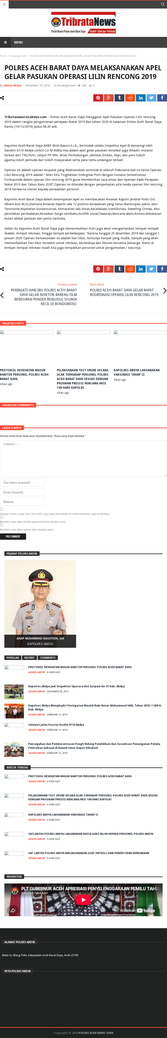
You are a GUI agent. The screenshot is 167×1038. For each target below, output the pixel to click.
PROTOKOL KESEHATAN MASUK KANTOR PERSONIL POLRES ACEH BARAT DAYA (24, 374)
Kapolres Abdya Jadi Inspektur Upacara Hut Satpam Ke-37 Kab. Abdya (76, 686)
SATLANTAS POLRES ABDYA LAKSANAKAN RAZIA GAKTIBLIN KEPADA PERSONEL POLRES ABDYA (90, 833)
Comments (47, 657)
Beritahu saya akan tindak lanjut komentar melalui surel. (33, 521)
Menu (18, 42)
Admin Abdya (13, 85)
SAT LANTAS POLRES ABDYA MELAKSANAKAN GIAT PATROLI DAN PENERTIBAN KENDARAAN (88, 853)
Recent (29, 657)
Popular (13, 657)
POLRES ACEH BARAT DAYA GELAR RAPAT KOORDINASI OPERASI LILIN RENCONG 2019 (124, 290)
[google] (109, 97)
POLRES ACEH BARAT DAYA (96, 1033)
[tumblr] (119, 97)
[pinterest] (98, 97)
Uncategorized (18, 56)
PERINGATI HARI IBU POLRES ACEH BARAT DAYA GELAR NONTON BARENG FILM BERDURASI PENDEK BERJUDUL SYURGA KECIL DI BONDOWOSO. (44, 294)
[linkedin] (141, 97)
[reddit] (130, 97)
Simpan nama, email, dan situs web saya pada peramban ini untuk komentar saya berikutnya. (55, 514)
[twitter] (151, 97)
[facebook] (162, 97)
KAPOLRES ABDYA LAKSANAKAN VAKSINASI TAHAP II (63, 814)
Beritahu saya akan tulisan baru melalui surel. (27, 529)
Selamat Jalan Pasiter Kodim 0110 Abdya (56, 724)
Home (3, 56)
